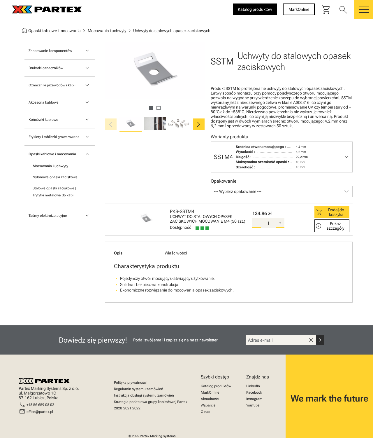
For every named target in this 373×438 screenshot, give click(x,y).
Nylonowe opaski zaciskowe (55, 177)
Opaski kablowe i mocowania (52, 154)
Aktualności (210, 399)
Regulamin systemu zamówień (138, 389)
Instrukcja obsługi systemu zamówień (144, 395)
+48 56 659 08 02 (40, 405)
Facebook (254, 392)
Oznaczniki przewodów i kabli (52, 85)
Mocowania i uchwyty (50, 166)
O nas (205, 412)
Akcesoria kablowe (44, 102)
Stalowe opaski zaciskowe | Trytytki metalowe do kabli (54, 191)
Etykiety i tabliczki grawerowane (54, 137)
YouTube (253, 405)
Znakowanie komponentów (50, 51)
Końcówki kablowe (43, 120)
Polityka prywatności (130, 383)
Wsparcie (208, 405)
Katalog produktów (216, 386)
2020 (118, 408)
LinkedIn (253, 386)
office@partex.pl (40, 412)
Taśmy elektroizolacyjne (48, 216)
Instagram (254, 399)
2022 (136, 408)
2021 (127, 408)
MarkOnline (210, 392)
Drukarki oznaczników (46, 68)
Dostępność (180, 227)
